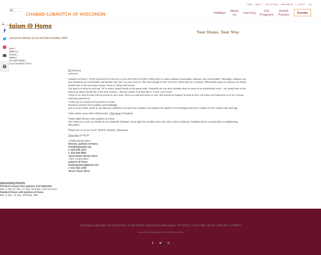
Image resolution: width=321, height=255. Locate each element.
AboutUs (234, 12)
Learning (249, 13)
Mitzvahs (11, 54)
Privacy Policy (178, 232)
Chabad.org (153, 232)
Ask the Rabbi (271, 4)
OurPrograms (267, 12)
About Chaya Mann (79, 170)
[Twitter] (160, 243)
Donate (302, 13)
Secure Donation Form (19, 63)
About (258, 4)
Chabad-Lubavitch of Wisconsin (65, 14)
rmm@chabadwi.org (79, 146)
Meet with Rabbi (15, 60)
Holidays (220, 13)
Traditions (12, 51)
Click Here (115, 113)
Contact (301, 4)
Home (249, 4)
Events (10, 48)
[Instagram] (168, 243)
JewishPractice (283, 12)
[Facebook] (152, 243)
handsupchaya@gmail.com (83, 164)
